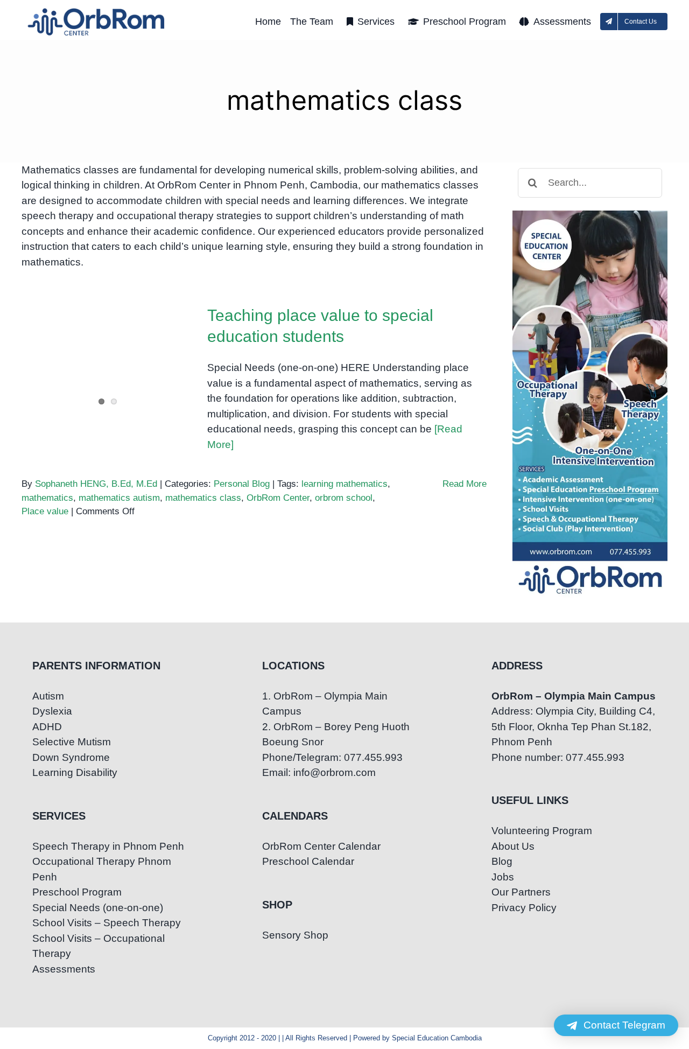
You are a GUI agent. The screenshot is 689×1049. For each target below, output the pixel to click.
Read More (464, 484)
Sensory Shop (295, 935)
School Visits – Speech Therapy (106, 922)
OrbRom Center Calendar (321, 846)
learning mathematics (344, 484)
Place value (45, 511)
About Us (513, 846)
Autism (48, 696)
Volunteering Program (541, 830)
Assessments (63, 969)
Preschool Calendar (308, 861)
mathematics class (203, 498)
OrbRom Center (278, 498)
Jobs (502, 877)
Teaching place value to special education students (108, 340)
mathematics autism (119, 498)
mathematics (47, 498)
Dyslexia (52, 711)
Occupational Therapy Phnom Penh (101, 869)
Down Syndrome (71, 757)
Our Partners (521, 892)
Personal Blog (242, 484)
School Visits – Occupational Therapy (98, 946)
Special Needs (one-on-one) (97, 907)
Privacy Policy (524, 907)
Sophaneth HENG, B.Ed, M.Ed (96, 484)
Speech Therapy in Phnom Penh (108, 846)
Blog (501, 861)
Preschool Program (77, 892)
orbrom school (343, 498)
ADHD (47, 726)
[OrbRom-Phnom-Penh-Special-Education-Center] (97, 11)
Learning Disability (74, 772)
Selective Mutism (71, 741)
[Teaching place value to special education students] (108, 359)
